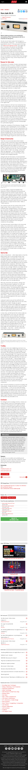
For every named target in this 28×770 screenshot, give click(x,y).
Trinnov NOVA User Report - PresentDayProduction (14, 590)
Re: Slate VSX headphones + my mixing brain (11, 635)
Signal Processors (6, 17)
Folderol (3, 620)
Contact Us (10, 746)
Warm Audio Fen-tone (6, 511)
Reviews (7, 9)
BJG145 (2, 643)
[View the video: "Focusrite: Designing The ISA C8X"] (14, 551)
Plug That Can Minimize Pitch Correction (10, 660)
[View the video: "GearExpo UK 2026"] (14, 567)
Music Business (6, 701)
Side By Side (4, 253)
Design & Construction (7, 139)
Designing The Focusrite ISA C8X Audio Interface (14, 558)
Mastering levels (5, 674)
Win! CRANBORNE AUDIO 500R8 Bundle (10, 488)
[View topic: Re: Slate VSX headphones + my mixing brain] (26, 635)
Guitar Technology (6, 690)
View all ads (4, 497)
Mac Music (3, 627)
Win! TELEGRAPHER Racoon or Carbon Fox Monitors (13, 485)
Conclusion (4, 399)
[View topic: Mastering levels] (26, 674)
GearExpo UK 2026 (14, 574)
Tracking (3, 346)
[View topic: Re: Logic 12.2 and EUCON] (26, 624)
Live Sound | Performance (8, 698)
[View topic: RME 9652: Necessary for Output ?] (26, 658)
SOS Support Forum (7, 711)
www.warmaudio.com (6, 470)
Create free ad (12, 497)
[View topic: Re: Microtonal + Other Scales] (26, 618)
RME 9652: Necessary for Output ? (9, 658)
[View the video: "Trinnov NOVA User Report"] (14, 582)
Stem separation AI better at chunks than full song (13, 671)
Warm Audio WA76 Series (7, 513)
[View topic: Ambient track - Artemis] (26, 655)
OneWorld (3, 631)
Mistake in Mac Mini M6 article (8, 669)
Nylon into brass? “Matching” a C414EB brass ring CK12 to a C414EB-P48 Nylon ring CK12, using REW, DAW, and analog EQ (13, 677)
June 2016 (25, 18)
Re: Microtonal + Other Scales (8, 618)
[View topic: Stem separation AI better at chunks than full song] (26, 671)
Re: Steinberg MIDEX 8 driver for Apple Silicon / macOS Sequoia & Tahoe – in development (13, 629)
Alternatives (5, 435)
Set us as (23, 9)
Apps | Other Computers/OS (9, 696)
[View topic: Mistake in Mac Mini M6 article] (26, 669)
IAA (1, 626)
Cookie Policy (17, 746)
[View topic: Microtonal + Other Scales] (26, 666)
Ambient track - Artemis (7, 655)
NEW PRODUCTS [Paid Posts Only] (10, 691)
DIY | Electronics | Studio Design (10, 700)
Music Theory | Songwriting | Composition (12, 703)
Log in (2, 1)
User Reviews (5, 704)
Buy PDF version (5, 474)
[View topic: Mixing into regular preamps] (26, 663)
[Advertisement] (14, 531)
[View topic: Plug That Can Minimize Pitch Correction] (26, 660)
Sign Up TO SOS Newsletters (14, 519)
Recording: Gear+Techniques (9, 685)
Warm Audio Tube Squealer (8, 506)
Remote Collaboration (7, 706)
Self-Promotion (6, 708)
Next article (22, 477)
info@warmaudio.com (6, 469)
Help (23, 746)
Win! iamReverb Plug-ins (6, 487)
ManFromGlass (4, 637)
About (5, 746)
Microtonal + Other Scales (7, 666)
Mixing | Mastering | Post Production (7, 638)
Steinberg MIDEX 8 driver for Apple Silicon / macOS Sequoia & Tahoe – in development (13, 652)
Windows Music (6, 693)
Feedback (4, 709)
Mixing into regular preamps (8, 663)
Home (2, 9)
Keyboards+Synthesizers (5, 621)
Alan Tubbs (4, 19)
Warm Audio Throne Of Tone (8, 503)
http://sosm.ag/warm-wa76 (10, 45)
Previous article (6, 477)
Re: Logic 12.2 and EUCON (7, 624)
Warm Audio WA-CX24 (7, 508)
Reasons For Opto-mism (7, 62)
